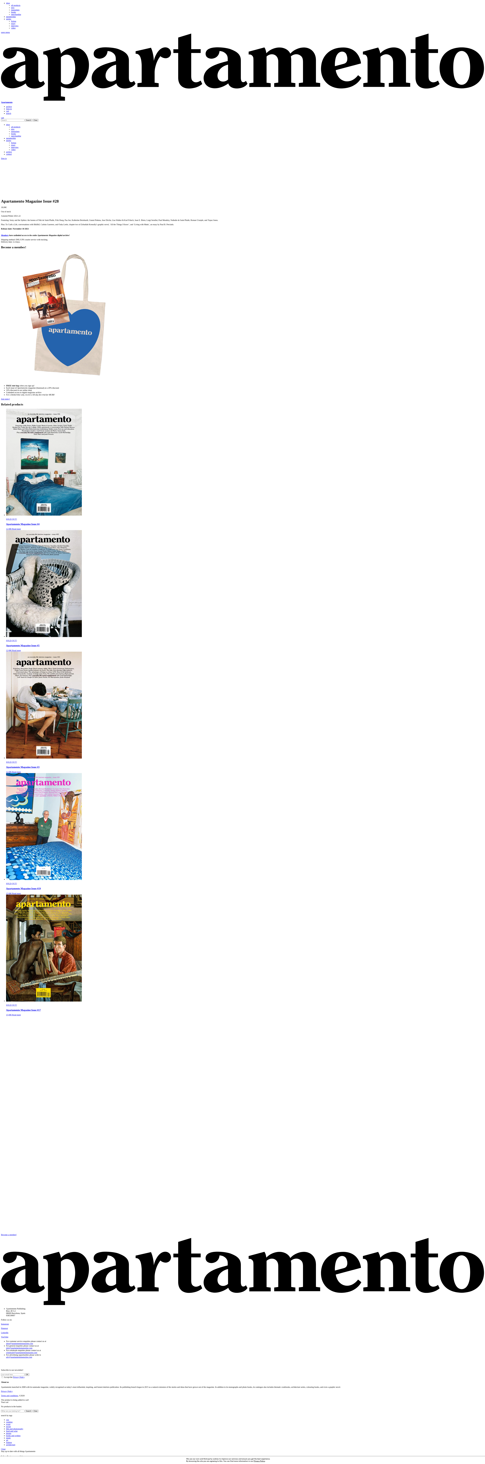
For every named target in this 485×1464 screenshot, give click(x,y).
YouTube (4, 1337)
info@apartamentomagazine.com (19, 1348)
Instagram (5, 1324)
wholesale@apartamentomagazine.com (21, 1353)
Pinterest (4, 1328)
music (8, 1438)
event (8, 1424)
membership (11, 17)
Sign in (9, 109)
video (13, 28)
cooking (9, 1422)
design (8, 1433)
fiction (13, 21)
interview (15, 26)
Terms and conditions (9, 1396)
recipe (8, 1427)
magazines (15, 10)
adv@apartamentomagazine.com (19, 1357)
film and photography (14, 1429)
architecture (10, 1445)
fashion (9, 1442)
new (13, 8)
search (8, 113)
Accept (292, 1460)
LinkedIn (4, 1333)
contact (9, 154)
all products (15, 5)
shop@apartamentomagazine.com (19, 1343)
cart (7, 111)
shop (8, 3)
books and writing (13, 1436)
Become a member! (9, 1235)
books (13, 12)
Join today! (5, 399)
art (7, 1440)
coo (7, 1420)
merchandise (16, 14)
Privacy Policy (19, 1377)
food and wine (12, 1431)
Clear (35, 120)
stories (8, 19)
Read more (16, 529)
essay (13, 23)
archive (9, 107)
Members (5, 235)
